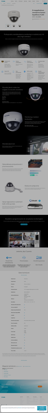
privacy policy (19, 407)
